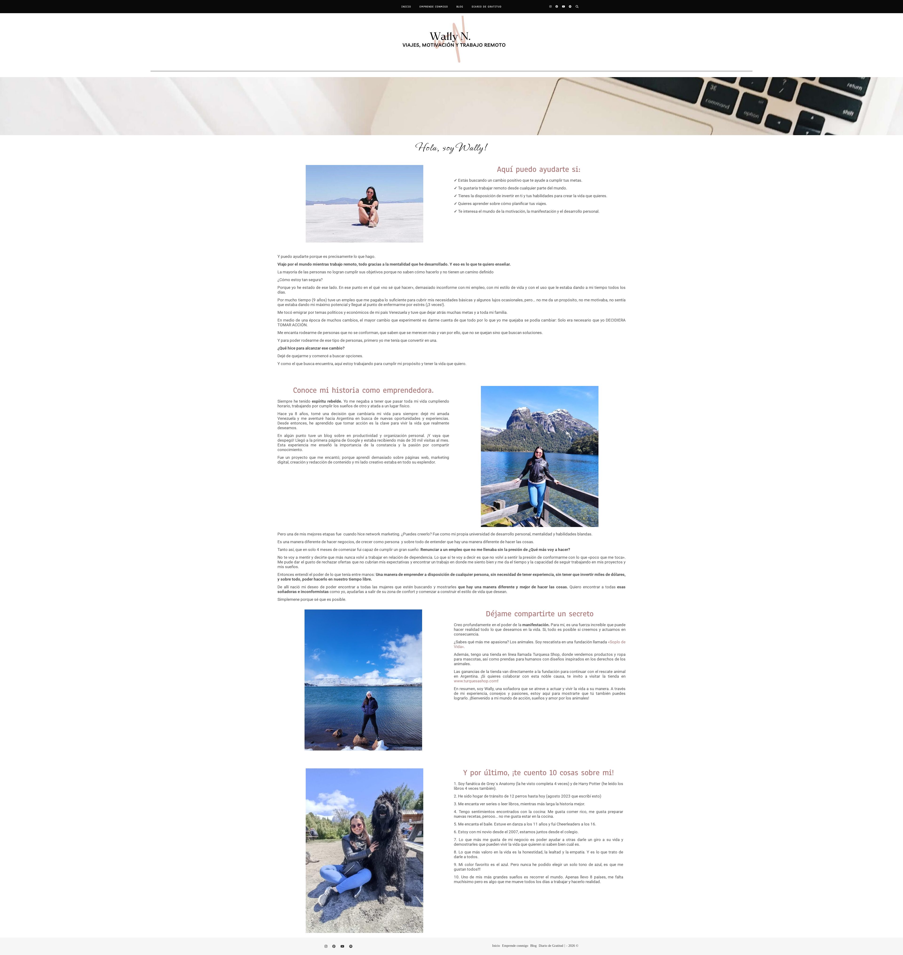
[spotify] (570, 6)
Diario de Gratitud (487, 6)
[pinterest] (557, 6)
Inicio (406, 6)
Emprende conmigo (434, 6)
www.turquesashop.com (475, 681)
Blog (459, 6)
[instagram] (550, 6)
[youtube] (564, 6)
